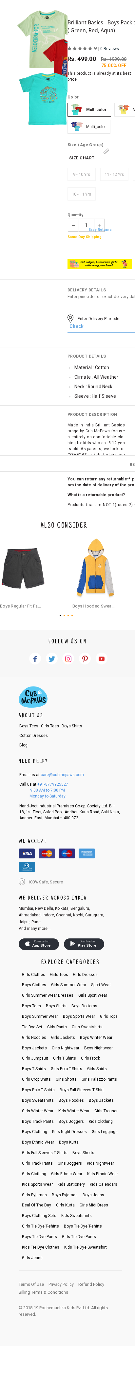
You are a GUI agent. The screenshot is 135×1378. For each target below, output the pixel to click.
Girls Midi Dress (94, 1205)
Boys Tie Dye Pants (39, 1236)
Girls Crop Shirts (36, 1079)
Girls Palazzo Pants (99, 1079)
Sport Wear (101, 985)
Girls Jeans (32, 1258)
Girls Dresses (85, 974)
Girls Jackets (63, 1037)
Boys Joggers (71, 1121)
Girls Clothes (33, 974)
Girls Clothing (34, 1174)
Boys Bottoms (84, 1006)
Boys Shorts (83, 1152)
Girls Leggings (105, 1131)
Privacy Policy (61, 1284)
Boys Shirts (72, 726)
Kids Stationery (71, 1184)
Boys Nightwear (98, 1048)
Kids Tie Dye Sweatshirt (85, 1247)
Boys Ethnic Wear (38, 1142)
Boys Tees (28, 726)
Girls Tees (50, 726)
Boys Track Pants (38, 1121)
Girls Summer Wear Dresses (47, 995)
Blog (23, 745)
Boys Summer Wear (40, 1016)
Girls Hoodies (34, 1037)
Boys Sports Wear (79, 1016)
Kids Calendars (103, 1184)
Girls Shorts (66, 1079)
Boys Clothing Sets (39, 1215)
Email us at (51, 774)
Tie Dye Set (32, 1027)
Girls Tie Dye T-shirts (40, 1226)
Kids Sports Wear (37, 1184)
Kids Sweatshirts (76, 1215)
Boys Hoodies (71, 1100)
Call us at (43, 784)
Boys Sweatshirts (38, 1100)
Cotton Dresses (33, 735)
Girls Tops (109, 1016)
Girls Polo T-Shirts (66, 1069)
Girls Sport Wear (92, 995)
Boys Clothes (34, 985)
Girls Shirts (97, 1069)
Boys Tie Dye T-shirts (83, 1226)
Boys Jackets (34, 1048)
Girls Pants (57, 1027)
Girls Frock (90, 1058)
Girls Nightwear (65, 1048)
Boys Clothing (34, 1131)
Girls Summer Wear (68, 985)
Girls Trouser (106, 1111)
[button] (62, 615)
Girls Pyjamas (34, 1195)
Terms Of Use (31, 1284)
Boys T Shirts (34, 1069)
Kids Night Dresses (69, 1131)
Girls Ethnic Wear (66, 1174)
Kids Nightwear (100, 1163)
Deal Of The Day (36, 1205)
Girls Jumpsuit (35, 1058)
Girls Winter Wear (37, 1111)
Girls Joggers (70, 1163)
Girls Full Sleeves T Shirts (45, 1152)
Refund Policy (91, 1284)
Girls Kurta (65, 1205)
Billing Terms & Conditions (43, 1292)
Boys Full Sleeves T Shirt (82, 1090)
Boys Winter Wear (96, 1037)
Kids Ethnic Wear (102, 1174)
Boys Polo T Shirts (38, 1090)
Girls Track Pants (37, 1163)
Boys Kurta (69, 1142)
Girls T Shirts (64, 1058)
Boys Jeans (93, 1195)
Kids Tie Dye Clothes (40, 1247)
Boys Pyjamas (65, 1195)
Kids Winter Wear (73, 1111)
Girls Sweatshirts (87, 1027)
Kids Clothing (101, 1121)
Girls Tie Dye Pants (79, 1236)
